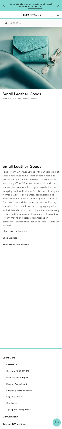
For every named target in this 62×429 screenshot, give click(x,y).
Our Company (10, 416)
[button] (4, 16)
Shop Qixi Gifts (35, 6)
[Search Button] (6, 23)
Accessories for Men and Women (23, 98)
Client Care (9, 357)
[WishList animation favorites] (53, 16)
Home (5, 98)
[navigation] (4, 16)
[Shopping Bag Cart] (58, 16)
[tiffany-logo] (31, 16)
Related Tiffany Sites (14, 424)
